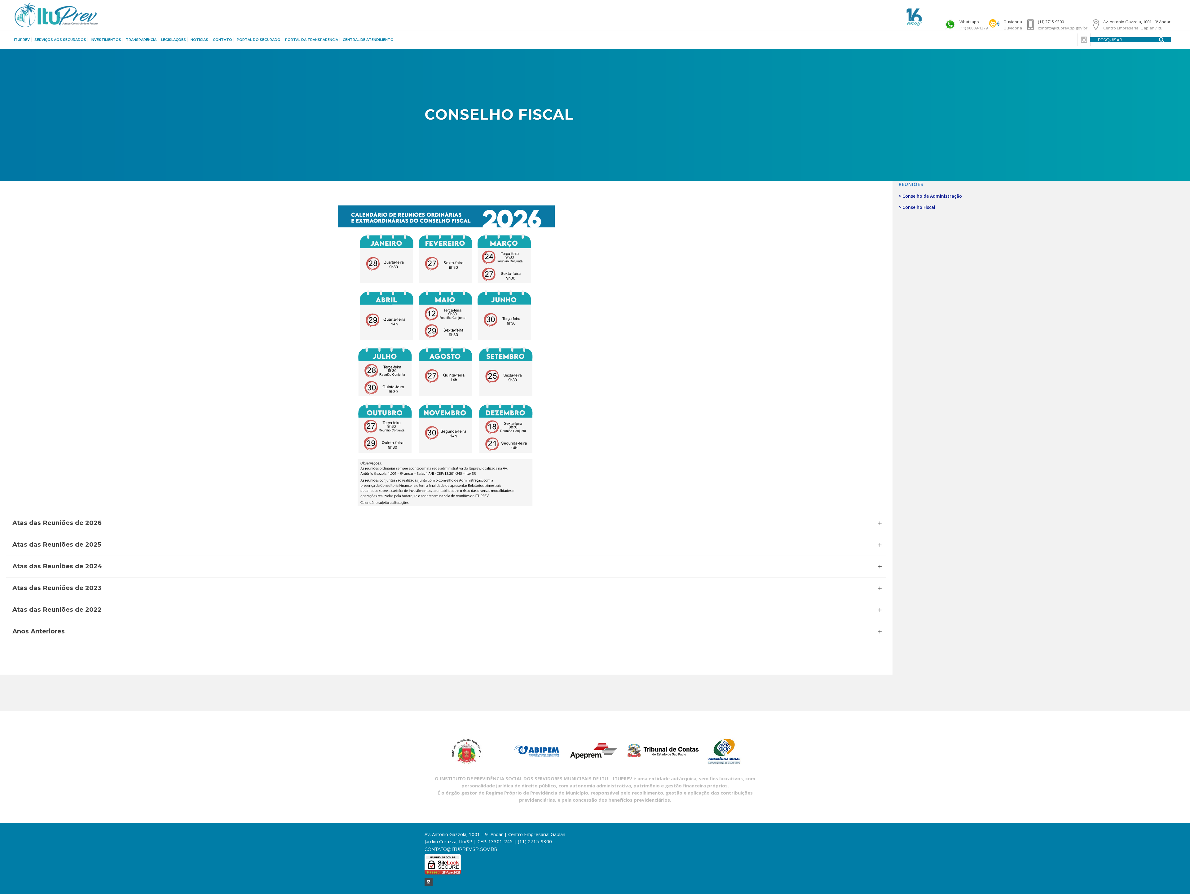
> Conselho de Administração (930, 196)
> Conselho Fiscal (917, 207)
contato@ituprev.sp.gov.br (461, 849)
